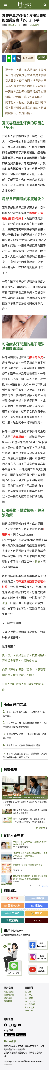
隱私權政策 (9, 992)
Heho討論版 (29, 1004)
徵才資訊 (8, 998)
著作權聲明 (9, 995)
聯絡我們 (8, 1001)
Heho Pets (28, 1011)
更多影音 (40, 828)
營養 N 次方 (29, 1007)
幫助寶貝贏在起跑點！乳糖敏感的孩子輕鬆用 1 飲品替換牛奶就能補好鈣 (30, 877)
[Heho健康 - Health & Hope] (24, 5)
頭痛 (37, 561)
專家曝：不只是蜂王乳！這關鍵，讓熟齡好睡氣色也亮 (30, 843)
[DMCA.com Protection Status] (8, 1064)
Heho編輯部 (34, 25)
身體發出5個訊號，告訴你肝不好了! (28, 865)
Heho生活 (28, 995)
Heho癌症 (28, 998)
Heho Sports (29, 1001)
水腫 (4, 603)
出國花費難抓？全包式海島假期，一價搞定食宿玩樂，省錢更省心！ (30, 854)
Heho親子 (28, 992)
